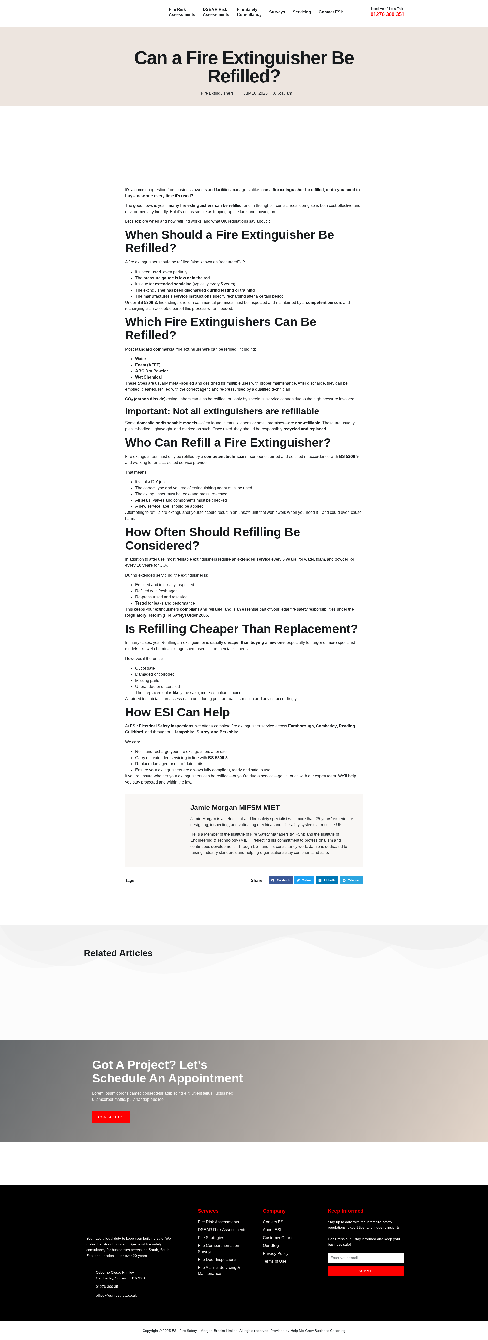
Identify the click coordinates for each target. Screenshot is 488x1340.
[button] (281, 880)
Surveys (277, 12)
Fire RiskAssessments (182, 12)
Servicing (302, 12)
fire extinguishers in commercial (187, 302)
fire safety (299, 609)
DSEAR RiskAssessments (216, 12)
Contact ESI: (331, 12)
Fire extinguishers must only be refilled (159, 456)
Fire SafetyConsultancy (249, 12)
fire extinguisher (143, 262)
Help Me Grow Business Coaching (318, 1331)
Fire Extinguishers (217, 93)
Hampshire (183, 732)
